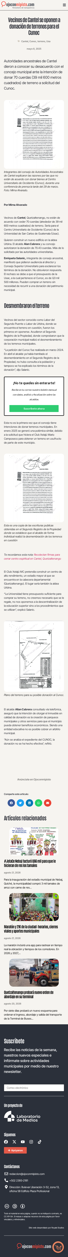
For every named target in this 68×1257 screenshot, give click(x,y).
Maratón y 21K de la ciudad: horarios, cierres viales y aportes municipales (31, 928)
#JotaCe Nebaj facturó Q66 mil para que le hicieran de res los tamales (30, 863)
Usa (48, 41)
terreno (41, 41)
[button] (11, 803)
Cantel (24, 41)
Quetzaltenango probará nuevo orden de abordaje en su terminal (28, 994)
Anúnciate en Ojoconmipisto (34, 779)
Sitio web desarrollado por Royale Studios (46, 1227)
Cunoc (32, 41)
